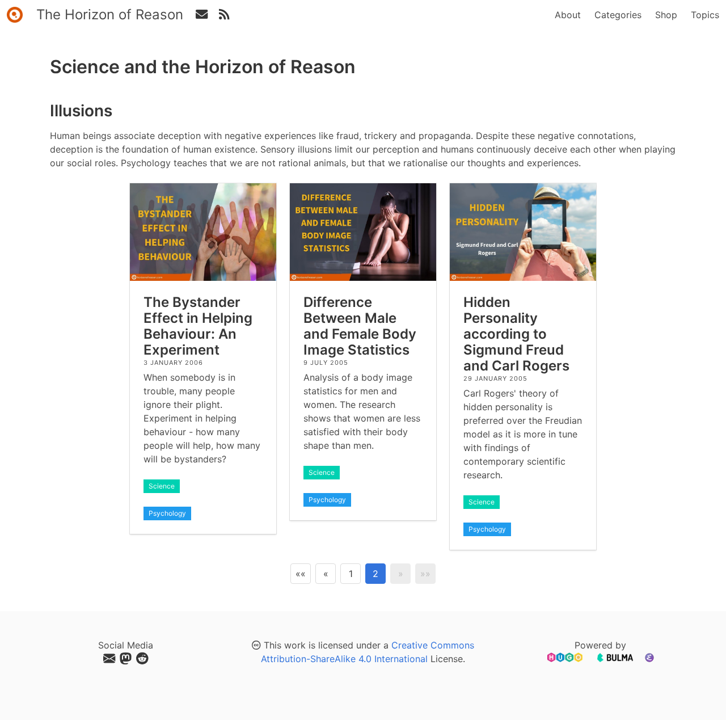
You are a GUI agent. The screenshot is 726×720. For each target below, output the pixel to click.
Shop (666, 14)
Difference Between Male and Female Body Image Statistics (359, 326)
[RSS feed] (201, 15)
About (568, 14)
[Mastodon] (127, 658)
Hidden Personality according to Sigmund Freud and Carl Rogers (516, 334)
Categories (617, 14)
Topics (705, 14)
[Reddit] (142, 658)
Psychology (167, 513)
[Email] (110, 658)
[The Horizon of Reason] (14, 15)
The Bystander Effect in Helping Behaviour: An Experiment (197, 326)
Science (162, 486)
